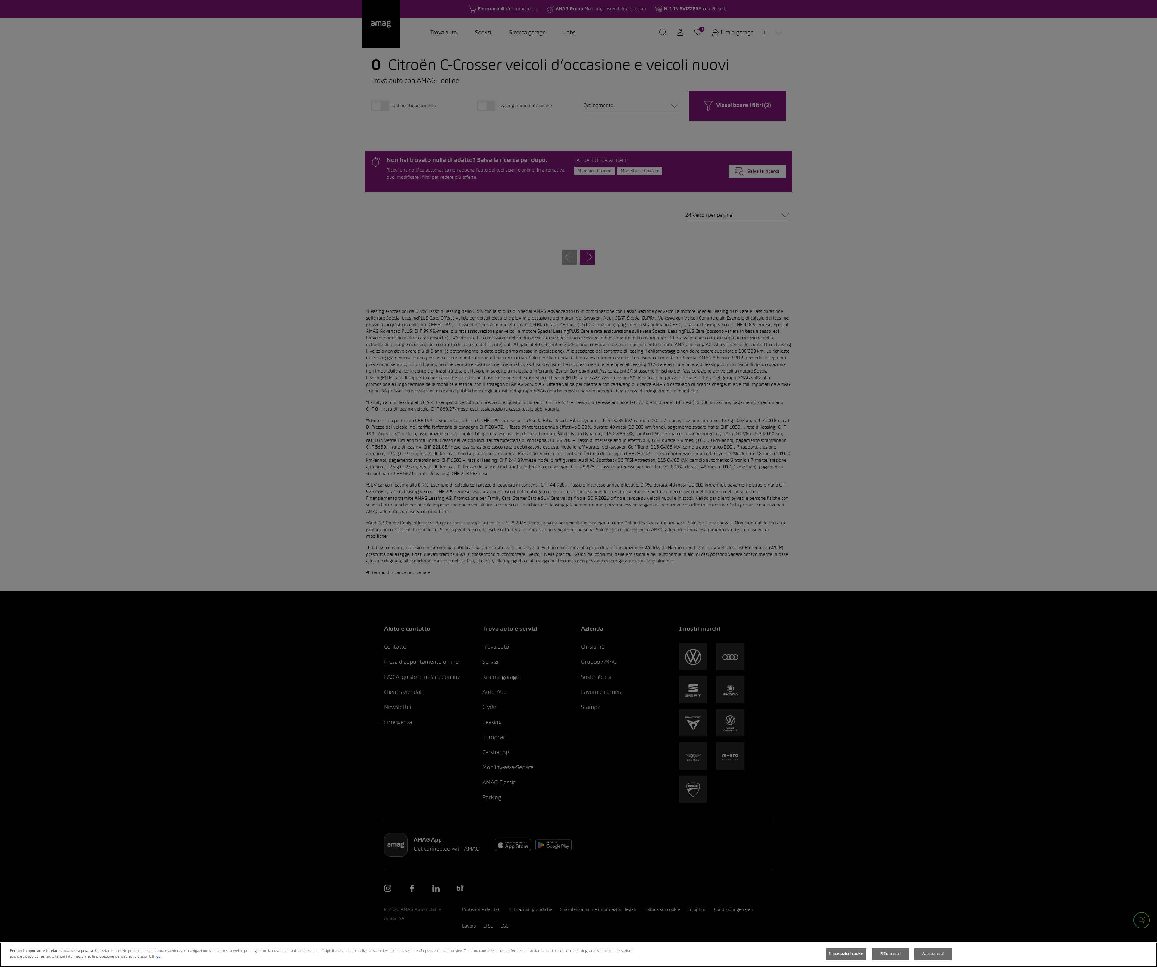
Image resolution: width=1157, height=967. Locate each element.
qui (158, 957)
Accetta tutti (933, 954)
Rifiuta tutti (890, 954)
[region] (578, 954)
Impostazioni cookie (846, 954)
